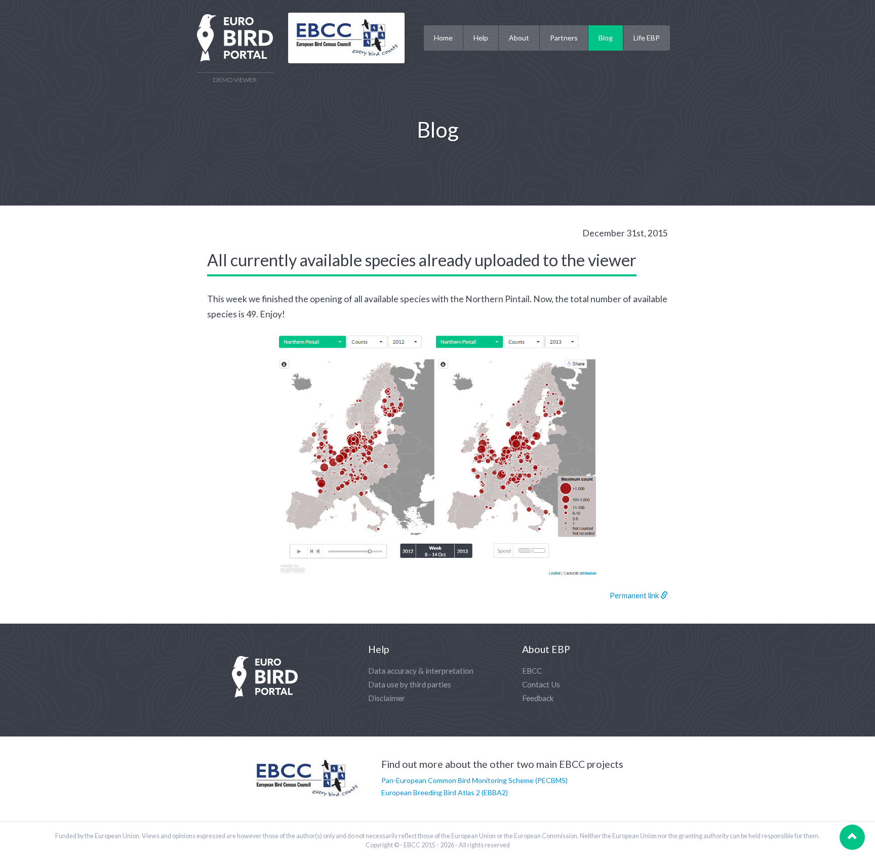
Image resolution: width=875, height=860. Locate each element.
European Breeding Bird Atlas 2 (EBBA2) (444, 792)
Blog (606, 37)
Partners (564, 37)
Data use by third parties (409, 684)
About (519, 37)
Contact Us (541, 684)
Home (443, 37)
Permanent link (635, 595)
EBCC (532, 670)
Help (480, 37)
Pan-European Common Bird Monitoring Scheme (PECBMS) (474, 780)
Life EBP (646, 37)
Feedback (538, 698)
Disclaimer (386, 698)
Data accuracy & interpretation (420, 670)
